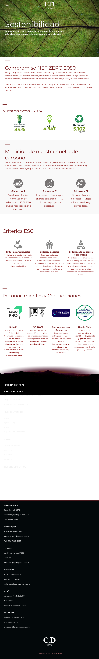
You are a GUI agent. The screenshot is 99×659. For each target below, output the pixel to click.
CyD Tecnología (10, 423)
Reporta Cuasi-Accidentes (14, 432)
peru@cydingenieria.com (15, 605)
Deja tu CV (8, 450)
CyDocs (7, 427)
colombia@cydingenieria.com (17, 584)
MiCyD (7, 418)
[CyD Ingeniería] (49, 5)
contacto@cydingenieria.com (16, 404)
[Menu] (7, 5)
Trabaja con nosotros (12, 446)
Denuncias (8, 459)
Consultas (8, 455)
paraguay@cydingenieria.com (17, 627)
